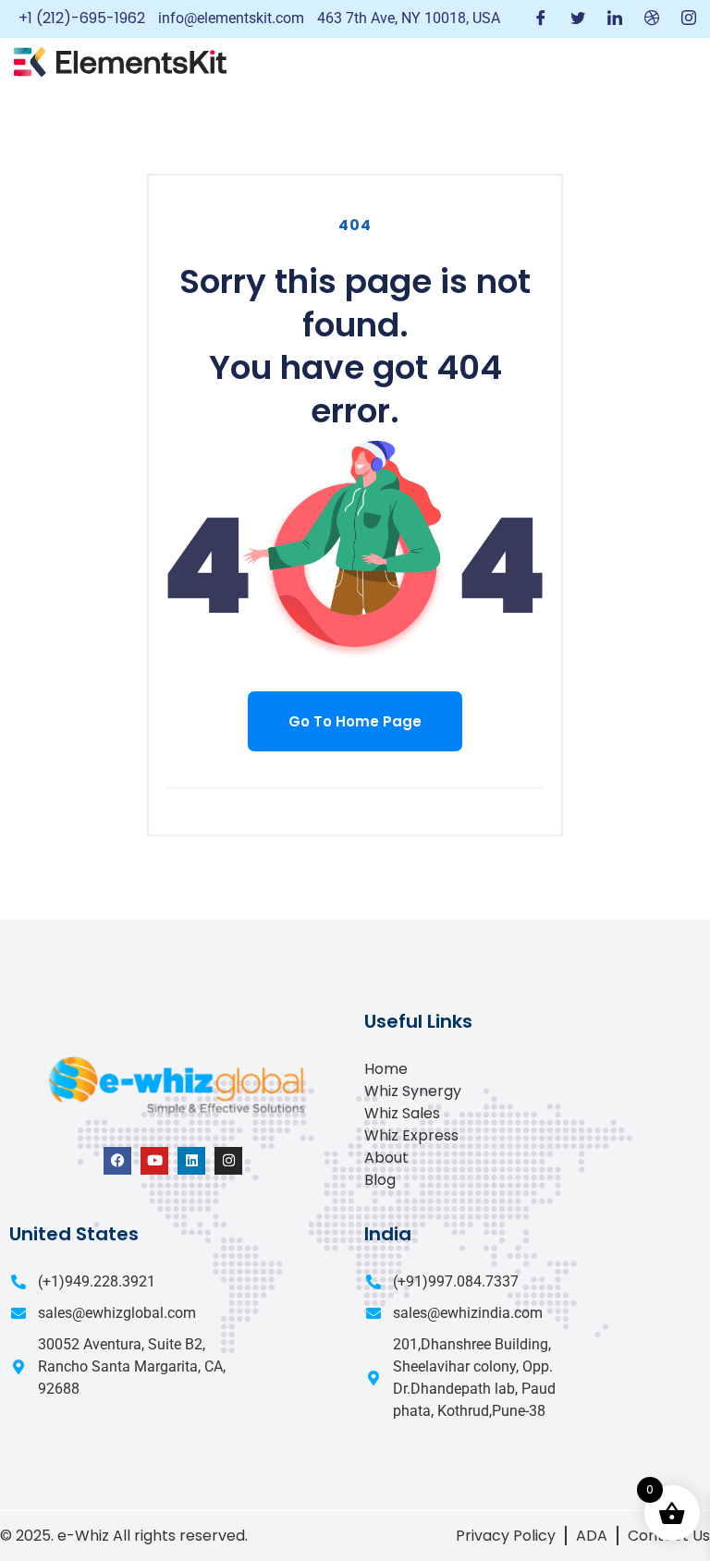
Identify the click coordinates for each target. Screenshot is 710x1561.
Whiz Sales (402, 1113)
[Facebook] (540, 18)
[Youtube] (154, 1161)
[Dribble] (651, 18)
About (386, 1157)
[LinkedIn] (614, 18)
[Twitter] (577, 18)
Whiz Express (411, 1135)
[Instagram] (688, 18)
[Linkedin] (191, 1161)
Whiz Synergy (412, 1091)
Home (386, 1068)
